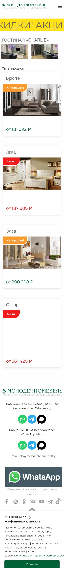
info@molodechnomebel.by (37, 456)
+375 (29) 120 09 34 (21, 430)
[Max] (41, 419)
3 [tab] (37, 344)
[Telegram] (32, 419)
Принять (32, 564)
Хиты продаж (12, 68)
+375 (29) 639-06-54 (45, 404)
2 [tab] (34, 191)
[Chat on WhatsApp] (33, 477)
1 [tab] (29, 191)
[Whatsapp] (22, 419)
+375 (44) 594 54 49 (18, 404)
